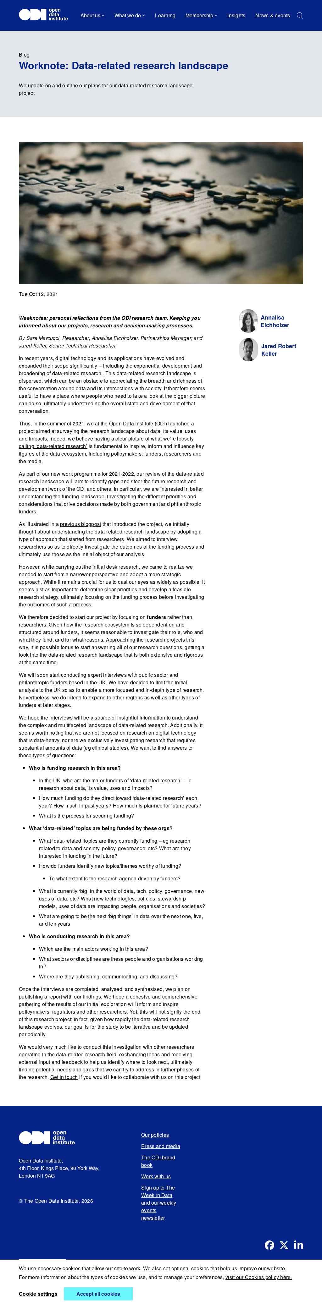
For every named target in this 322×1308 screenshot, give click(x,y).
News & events (272, 15)
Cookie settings (38, 1293)
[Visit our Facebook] (269, 1245)
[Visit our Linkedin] (298, 1245)
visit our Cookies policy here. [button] (258, 1277)
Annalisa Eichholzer (275, 321)
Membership (199, 15)
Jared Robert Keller (278, 350)
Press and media (160, 1146)
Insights (236, 15)
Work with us (156, 1176)
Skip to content (40, 32)
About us (90, 15)
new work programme (76, 473)
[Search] (300, 15)
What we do (127, 15)
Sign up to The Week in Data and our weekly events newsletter (158, 1202)
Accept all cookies (98, 1293)
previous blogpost (80, 524)
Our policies (155, 1134)
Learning (165, 15)
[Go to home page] (46, 15)
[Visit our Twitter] (284, 1245)
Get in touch (64, 1077)
